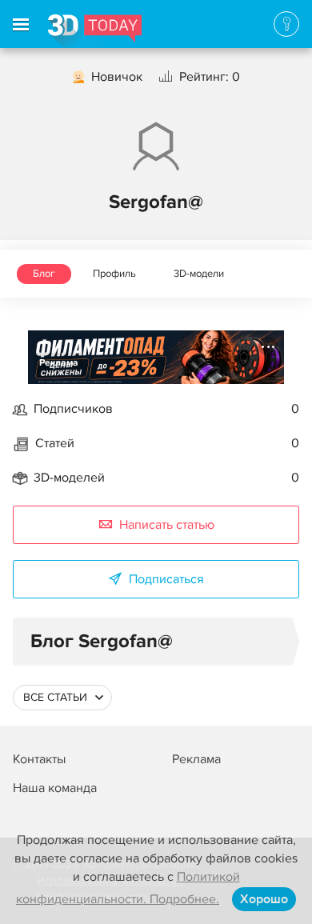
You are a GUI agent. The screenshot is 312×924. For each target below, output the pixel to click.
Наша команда (55, 788)
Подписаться (166, 579)
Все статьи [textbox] (55, 697)
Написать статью (166, 525)
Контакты (39, 759)
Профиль (114, 273)
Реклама (58, 363)
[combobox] (62, 697)
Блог (44, 273)
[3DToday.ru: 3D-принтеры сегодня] (95, 31)
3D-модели (199, 273)
